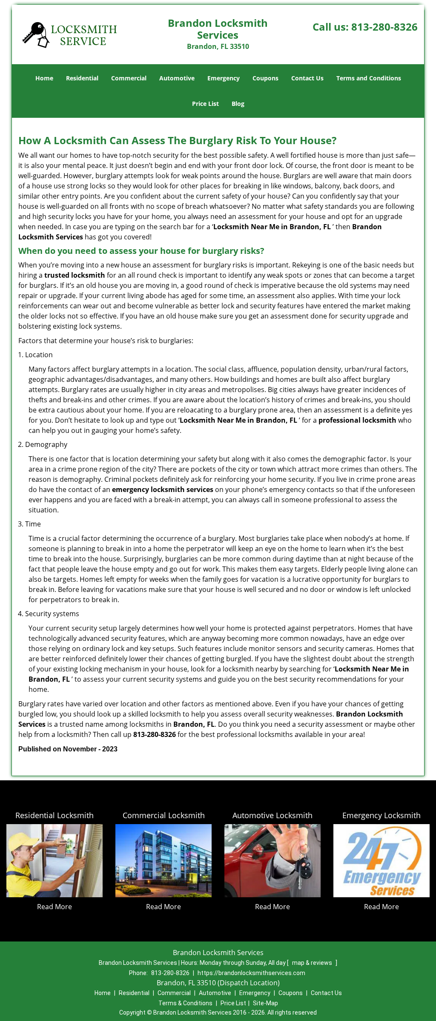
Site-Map (265, 1003)
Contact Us (307, 78)
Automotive (177, 78)
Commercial (128, 78)
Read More (54, 906)
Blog (238, 104)
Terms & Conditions (185, 1003)
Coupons (265, 78)
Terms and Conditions (368, 78)
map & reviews (312, 962)
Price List (205, 104)
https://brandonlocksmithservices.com (251, 973)
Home (44, 78)
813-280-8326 (384, 27)
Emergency (223, 78)
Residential (82, 78)
